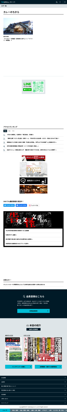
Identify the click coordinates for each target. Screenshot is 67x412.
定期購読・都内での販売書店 (48, 367)
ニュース (5, 410)
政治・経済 (15, 410)
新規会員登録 (33, 311)
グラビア (44, 410)
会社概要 (3, 378)
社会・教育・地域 (24, 410)
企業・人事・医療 (35, 410)
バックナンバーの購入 (18, 367)
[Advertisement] (33, 57)
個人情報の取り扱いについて (8, 386)
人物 (50, 410)
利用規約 (3, 394)
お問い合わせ (4, 399)
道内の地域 (6, 36)
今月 (13, 131)
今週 (9, 131)
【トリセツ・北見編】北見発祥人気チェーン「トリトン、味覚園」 (18, 39)
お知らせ (6, 280)
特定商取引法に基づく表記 (8, 390)
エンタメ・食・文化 (58, 410)
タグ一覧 (4, 6)
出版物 (3, 382)
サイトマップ (4, 403)
